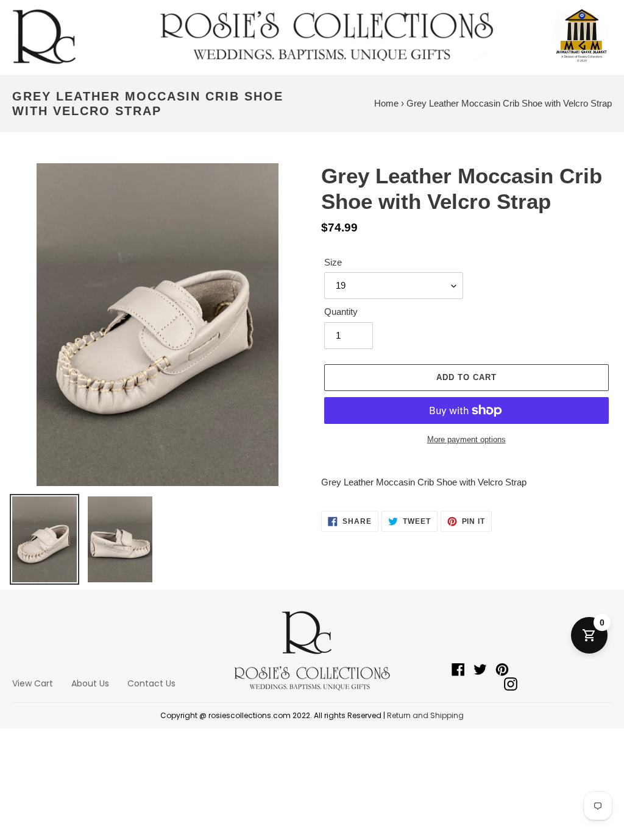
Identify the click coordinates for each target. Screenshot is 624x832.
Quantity (341, 311)
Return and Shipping (425, 715)
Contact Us (151, 683)
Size (333, 262)
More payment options (466, 439)
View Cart (32, 683)
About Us (90, 683)
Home (386, 103)
